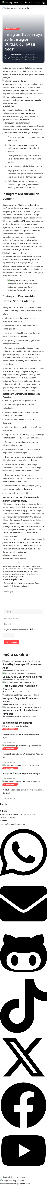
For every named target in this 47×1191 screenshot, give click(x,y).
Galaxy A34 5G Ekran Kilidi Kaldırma (22, 676)
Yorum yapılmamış (17, 57)
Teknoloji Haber (16, 54)
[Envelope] (23, 926)
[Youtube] (23, 1170)
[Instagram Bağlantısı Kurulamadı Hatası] (21, 694)
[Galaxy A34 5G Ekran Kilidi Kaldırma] (19, 673)
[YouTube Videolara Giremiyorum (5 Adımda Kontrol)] (21, 781)
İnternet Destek (12, 29)
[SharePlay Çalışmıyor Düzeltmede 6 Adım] (21, 661)
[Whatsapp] (23, 878)
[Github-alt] (23, 977)
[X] (6, 562)
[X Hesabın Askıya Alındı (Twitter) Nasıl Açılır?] (16, 726)
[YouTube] (9, 562)
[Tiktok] (23, 1032)
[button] (26, 3)
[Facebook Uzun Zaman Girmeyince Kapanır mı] (22, 745)
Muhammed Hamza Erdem (12, 717)
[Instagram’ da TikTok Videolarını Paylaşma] (22, 707)
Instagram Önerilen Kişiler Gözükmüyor (21, 773)
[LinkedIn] (15, 562)
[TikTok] (12, 562)
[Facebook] (3, 562)
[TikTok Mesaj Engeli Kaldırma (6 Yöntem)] (19, 682)
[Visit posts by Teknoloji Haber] (7, 57)
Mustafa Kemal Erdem (10, 692)
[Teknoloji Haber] (10, 2)
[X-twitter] (23, 1080)
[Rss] (19, 562)
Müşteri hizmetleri (22, 1183)
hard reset (7, 517)
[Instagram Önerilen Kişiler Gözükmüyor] (21, 765)
